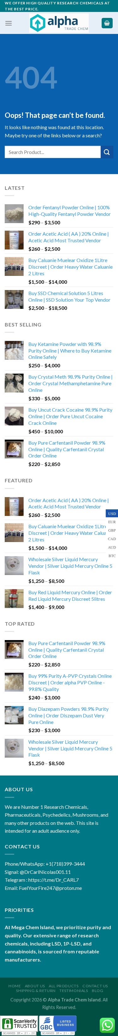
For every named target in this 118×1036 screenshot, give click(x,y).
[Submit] (107, 152)
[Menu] (8, 23)
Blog (97, 990)
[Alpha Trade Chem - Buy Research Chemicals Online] (59, 23)
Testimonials (73, 990)
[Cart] (107, 23)
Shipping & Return (35, 990)
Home (14, 986)
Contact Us (95, 986)
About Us (35, 986)
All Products (63, 986)
